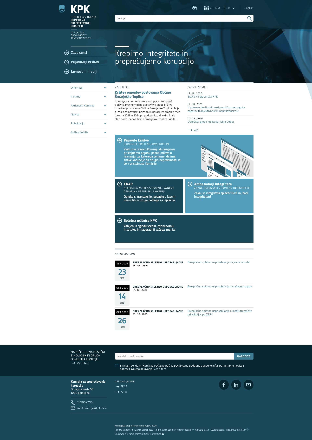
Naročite (243, 356)
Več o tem (160, 369)
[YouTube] (249, 385)
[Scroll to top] (305, 421)
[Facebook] (224, 385)
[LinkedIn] (236, 385)
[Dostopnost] (194, 8)
